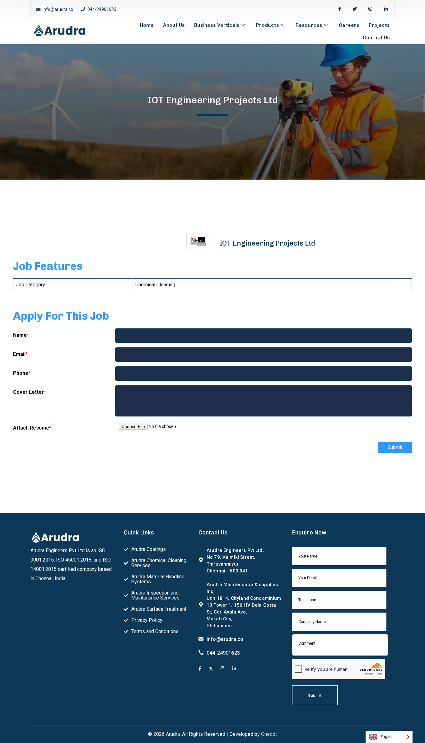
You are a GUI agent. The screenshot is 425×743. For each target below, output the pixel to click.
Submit (395, 447)
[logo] (59, 31)
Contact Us (376, 37)
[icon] (339, 9)
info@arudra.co (58, 9)
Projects (379, 25)
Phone (21, 373)
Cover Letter (29, 392)
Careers (349, 25)
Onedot (269, 734)
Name (21, 335)
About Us (174, 25)
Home (147, 25)
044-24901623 (101, 9)
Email (20, 354)
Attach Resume (32, 428)
